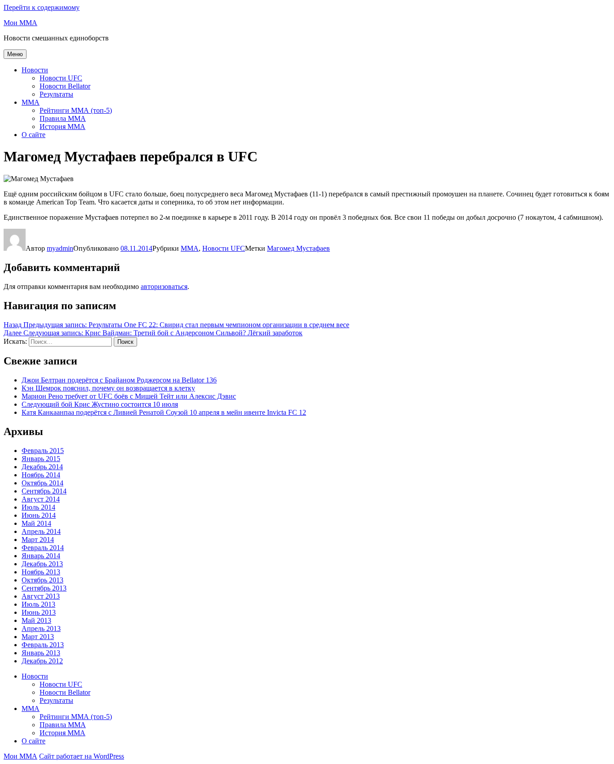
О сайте (33, 134)
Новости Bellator (65, 86)
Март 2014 (38, 539)
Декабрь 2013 (42, 564)
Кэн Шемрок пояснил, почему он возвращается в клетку (108, 388)
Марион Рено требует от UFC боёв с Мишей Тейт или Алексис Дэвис (129, 396)
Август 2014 (41, 499)
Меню (15, 54)
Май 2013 (36, 620)
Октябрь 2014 (42, 483)
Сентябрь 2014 (44, 491)
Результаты (56, 94)
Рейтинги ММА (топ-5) (76, 110)
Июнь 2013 (39, 612)
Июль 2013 (38, 604)
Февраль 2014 (43, 547)
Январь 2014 (41, 556)
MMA (31, 102)
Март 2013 (38, 636)
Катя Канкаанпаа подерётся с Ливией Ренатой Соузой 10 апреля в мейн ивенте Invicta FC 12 (164, 412)
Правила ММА (63, 118)
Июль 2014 (38, 507)
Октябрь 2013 (42, 580)
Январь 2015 (41, 458)
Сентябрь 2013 (44, 588)
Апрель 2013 (41, 628)
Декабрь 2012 (42, 661)
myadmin (60, 248)
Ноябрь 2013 (41, 572)
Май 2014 (36, 523)
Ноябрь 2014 (41, 475)
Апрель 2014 (41, 531)
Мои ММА (20, 23)
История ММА (62, 126)
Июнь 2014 (39, 515)
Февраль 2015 (43, 450)
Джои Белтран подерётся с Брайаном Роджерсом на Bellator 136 (119, 380)
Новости (35, 70)
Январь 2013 (41, 653)
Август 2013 (41, 596)
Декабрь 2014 (42, 467)
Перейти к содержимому (42, 7)
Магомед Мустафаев (298, 248)
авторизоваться (164, 286)
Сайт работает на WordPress (81, 756)
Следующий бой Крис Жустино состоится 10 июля (100, 404)
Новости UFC (61, 78)
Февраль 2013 (43, 645)
